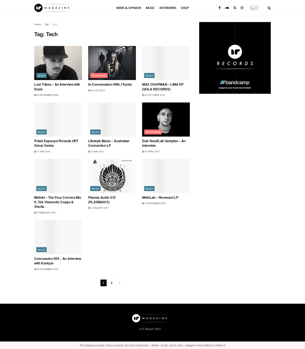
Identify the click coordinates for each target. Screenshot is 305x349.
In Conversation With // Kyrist (110, 84)
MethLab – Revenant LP (160, 197)
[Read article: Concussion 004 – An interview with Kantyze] (58, 237)
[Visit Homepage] (52, 8)
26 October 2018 (154, 94)
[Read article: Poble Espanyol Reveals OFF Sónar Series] (58, 119)
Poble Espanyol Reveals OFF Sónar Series (56, 143)
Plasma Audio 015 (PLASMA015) (102, 199)
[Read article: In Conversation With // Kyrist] (112, 63)
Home (37, 24)
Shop (185, 8)
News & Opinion (128, 8)
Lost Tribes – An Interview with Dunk (57, 86)
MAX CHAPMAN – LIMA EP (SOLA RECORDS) (162, 86)
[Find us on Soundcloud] (227, 8)
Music (150, 8)
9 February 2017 (46, 212)
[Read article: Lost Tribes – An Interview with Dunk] (58, 63)
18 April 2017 (152, 151)
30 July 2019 (97, 90)
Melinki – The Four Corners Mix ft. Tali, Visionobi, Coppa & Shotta (57, 202)
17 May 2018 (43, 151)
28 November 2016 (47, 269)
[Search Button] (269, 8)
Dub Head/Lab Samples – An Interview (164, 143)
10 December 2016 (155, 203)
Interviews (167, 8)
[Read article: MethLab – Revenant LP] (166, 176)
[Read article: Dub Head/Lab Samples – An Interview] (166, 119)
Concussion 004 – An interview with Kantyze (57, 260)
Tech (54, 24)
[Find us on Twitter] (235, 8)
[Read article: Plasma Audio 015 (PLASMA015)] (112, 176)
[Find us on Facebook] (220, 8)
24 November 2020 (47, 94)
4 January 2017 (99, 207)
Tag (46, 24)
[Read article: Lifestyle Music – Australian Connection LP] (112, 119)
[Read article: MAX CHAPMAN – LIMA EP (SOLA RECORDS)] (166, 63)
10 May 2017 (97, 151)
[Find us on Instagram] (242, 8)
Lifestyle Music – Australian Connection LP (108, 143)
